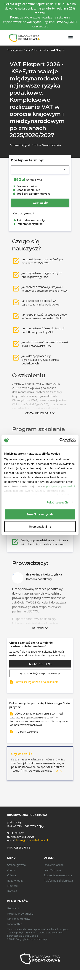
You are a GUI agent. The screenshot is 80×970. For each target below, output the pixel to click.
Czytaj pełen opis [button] (38, 413)
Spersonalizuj (38, 526)
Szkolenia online (40, 50)
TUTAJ (58, 770)
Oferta (27, 50)
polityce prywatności (60, 486)
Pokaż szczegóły (58, 502)
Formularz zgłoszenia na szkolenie (36, 682)
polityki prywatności (27, 932)
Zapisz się (40, 202)
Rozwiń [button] (38, 628)
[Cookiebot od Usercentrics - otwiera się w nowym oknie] (59, 440)
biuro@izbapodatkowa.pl (32, 840)
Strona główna (14, 50)
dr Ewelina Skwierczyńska (44, 145)
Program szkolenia (26, 731)
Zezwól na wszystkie (40, 514)
